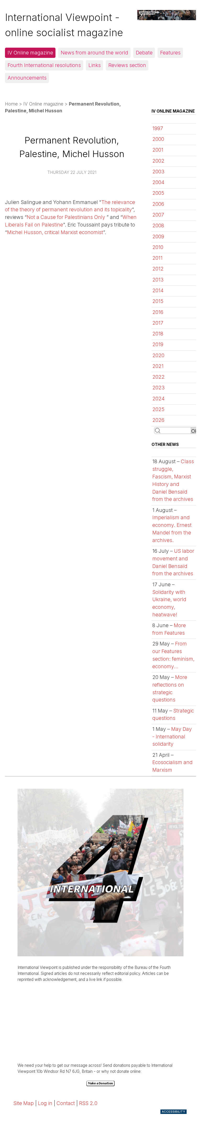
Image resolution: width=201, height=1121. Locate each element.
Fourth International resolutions (44, 65)
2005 (158, 193)
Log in (45, 1103)
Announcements (27, 78)
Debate (144, 52)
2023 (158, 387)
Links (94, 65)
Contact (66, 1103)
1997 (157, 128)
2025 (158, 409)
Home (11, 104)
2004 (158, 182)
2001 (157, 150)
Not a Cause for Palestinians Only (67, 217)
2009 (158, 236)
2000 (158, 139)
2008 (158, 225)
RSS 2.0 (88, 1103)
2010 (157, 247)
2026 (158, 420)
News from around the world (94, 52)
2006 (158, 204)
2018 (157, 333)
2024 (158, 398)
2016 (157, 312)
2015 (157, 301)
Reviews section (127, 65)
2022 (158, 377)
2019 (157, 344)
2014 (158, 290)
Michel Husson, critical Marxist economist (55, 232)
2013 (158, 280)
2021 (158, 366)
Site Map (23, 1103)
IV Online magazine (30, 52)
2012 (158, 269)
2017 (157, 323)
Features (170, 52)
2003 (158, 171)
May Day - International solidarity (172, 736)
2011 (157, 258)
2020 (158, 355)
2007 (158, 215)
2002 (158, 161)
